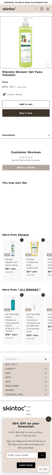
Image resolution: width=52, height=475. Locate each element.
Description (8, 135)
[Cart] (42, 9)
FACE (28, 407)
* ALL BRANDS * (29, 289)
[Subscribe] (42, 455)
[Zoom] (47, 64)
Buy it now (26, 113)
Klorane (23, 234)
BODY (29, 414)
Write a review (26, 167)
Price (5, 82)
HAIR (28, 411)
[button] (11, 328)
